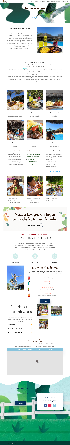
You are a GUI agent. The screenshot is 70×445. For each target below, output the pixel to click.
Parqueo (15, 262)
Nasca (54, 344)
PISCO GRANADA (47, 275)
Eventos (48, 1)
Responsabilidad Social (55, 1)
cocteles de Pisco (49, 73)
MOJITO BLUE (47, 281)
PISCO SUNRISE (47, 293)
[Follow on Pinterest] (54, 405)
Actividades (42, 1)
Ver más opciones (54, 171)
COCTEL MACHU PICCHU (47, 287)
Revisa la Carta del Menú (33, 225)
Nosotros (36, 1)
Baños (54, 262)
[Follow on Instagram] (49, 405)
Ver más (45, 301)
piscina (25, 68)
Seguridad (35, 262)
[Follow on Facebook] (45, 405)
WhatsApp (35, 17)
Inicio (32, 1)
